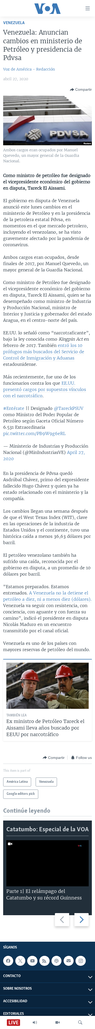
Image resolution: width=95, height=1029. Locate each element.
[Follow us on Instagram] (80, 961)
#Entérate (13, 408)
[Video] (57, 1022)
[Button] (81, 90)
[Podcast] (56, 961)
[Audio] (35, 1022)
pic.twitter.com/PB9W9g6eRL (34, 433)
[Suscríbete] (69, 961)
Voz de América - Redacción (29, 69)
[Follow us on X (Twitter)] (20, 961)
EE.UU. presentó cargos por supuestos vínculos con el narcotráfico (44, 389)
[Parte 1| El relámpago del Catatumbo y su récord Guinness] (47, 863)
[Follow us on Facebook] (8, 961)
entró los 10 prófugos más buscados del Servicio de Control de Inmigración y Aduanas (43, 352)
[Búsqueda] (80, 1022)
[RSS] (44, 961)
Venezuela (14, 23)
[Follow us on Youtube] (32, 961)
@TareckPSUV (68, 408)
